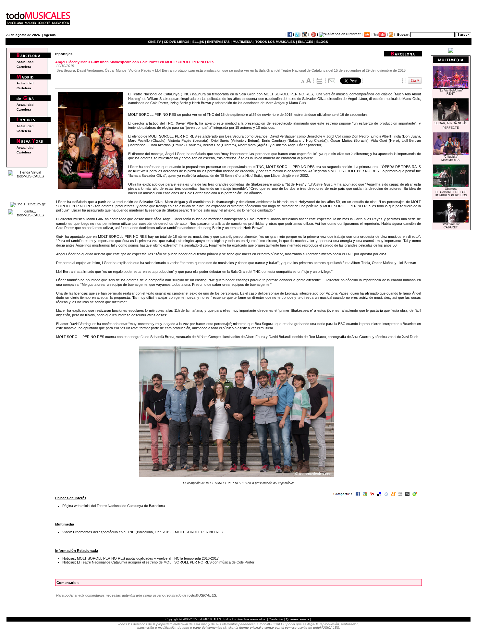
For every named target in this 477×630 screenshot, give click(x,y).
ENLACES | (306, 41)
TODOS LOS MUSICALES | (276, 41)
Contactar (276, 619)
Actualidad (25, 62)
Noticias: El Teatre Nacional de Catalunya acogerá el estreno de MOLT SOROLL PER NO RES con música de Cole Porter (158, 562)
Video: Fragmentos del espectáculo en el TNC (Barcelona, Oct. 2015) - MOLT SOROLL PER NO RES (142, 532)
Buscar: (403, 34)
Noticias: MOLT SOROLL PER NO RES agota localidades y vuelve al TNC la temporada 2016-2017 (140, 558)
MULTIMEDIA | (243, 41)
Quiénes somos (297, 619)
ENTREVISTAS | (219, 41)
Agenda (50, 35)
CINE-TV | (156, 41)
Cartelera (24, 66)
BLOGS (322, 41)
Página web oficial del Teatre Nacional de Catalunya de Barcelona (113, 506)
